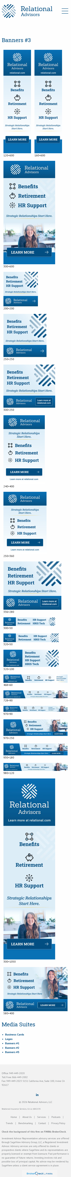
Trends (9, 1123)
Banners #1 (12, 1043)
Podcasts (56, 1117)
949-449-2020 (17, 1073)
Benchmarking (25, 1123)
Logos (9, 1039)
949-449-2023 (14, 1081)
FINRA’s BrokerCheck (55, 1131)
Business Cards (14, 1034)
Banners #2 (12, 1047)
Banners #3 (12, 1052)
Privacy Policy (58, 1123)
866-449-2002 (20, 1077)
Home (14, 1117)
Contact (42, 1123)
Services (41, 1117)
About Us (27, 1117)
